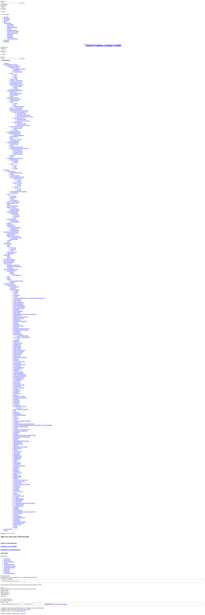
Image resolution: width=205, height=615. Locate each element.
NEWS (6, 530)
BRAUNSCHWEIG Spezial (20, 330)
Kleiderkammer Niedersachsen (15, 90)
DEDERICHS (17, 344)
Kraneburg (16, 418)
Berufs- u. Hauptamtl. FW (20, 112)
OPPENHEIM (17, 462)
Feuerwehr (6, 170)
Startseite (6, 17)
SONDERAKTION (9, 284)
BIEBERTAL (16, 320)
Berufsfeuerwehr (17, 149)
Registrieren (64, 604)
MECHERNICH (17, 442)
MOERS (15, 445)
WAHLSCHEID (17, 510)
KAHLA (19, 408)
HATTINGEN (17, 393)
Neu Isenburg (16, 452)
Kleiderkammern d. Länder (11, 64)
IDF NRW (16, 403)
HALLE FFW (17, 383)
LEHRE (15, 428)
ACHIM (15, 292)
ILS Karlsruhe (17, 405)
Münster (15, 449)
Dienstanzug (13, 92)
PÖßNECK (16, 470)
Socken (15, 87)
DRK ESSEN (17, 348)
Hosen (8, 204)
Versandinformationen (12, 33)
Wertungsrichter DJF (18, 523)
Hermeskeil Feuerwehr (19, 396)
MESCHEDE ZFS (18, 444)
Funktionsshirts (14, 213)
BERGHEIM (16, 312)
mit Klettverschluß (21, 113)
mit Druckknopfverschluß (23, 115)
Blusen (12, 174)
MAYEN (15, 439)
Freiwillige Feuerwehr (19, 118)
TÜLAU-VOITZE (18, 491)
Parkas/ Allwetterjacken (16, 82)
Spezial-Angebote (11, 285)
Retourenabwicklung (12, 30)
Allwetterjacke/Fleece (12, 233)
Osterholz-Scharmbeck (19, 465)
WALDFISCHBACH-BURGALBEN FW (24, 511)
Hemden (9, 258)
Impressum (10, 36)
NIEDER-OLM (17, 451)
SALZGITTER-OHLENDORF (21, 484)
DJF (8, 242)
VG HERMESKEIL (18, 499)
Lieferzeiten (10, 37)
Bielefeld (15, 322)
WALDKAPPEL (17, 513)
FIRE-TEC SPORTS (9, 260)
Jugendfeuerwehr (17, 152)
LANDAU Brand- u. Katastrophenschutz (23, 423)
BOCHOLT (16, 324)
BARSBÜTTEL (17, 315)
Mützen (12, 282)
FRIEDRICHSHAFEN (19, 364)
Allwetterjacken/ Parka (13, 203)
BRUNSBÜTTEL (18, 334)
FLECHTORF (17, 363)
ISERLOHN (16, 402)
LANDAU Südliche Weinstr (20, 426)
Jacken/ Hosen (14, 79)
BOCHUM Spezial (18, 325)
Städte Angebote (14, 289)
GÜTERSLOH (17, 380)
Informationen (7, 23)
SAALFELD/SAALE (19, 481)
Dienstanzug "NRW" (15, 99)
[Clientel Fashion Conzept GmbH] (102, 45)
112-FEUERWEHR (15, 227)
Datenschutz (10, 34)
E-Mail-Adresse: (6, 604)
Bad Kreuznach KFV (18, 308)
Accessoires (10, 268)
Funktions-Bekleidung (12, 211)
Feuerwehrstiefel (17, 86)
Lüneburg (15, 434)
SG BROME (16, 331)
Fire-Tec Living (8, 263)
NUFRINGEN (17, 458)
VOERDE (16, 509)
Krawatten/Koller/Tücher (16, 281)
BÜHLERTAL (17, 333)
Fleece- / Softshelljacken (16, 108)
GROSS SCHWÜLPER (19, 376)
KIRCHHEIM (17, 413)
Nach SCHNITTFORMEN (17, 177)
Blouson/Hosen (11, 234)
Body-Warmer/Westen (12, 206)
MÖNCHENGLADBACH (20, 447)
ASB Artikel (10, 253)
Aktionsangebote (14, 286)
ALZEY (15, 297)
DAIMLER (16, 341)
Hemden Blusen (14, 100)
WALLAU (16, 514)
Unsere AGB (10, 25)
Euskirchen (16, 360)
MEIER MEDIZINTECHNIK (21, 441)
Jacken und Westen (12, 252)
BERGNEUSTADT (18, 318)
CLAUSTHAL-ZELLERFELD (21, 337)
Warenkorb (3, 8)
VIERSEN (16, 507)
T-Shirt (15, 165)
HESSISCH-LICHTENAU (20, 398)
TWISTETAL (17, 494)
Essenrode (16, 359)
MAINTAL (16, 438)
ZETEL (15, 526)
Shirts (11, 73)
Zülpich (15, 527)
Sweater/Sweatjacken (18, 106)
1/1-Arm (19, 180)
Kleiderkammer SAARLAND (14, 158)
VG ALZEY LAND (18, 496)
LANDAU (16, 422)
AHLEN (15, 294)
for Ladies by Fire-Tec (9, 259)
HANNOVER (17, 386)
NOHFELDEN (17, 457)
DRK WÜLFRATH (18, 351)
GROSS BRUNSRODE (19, 374)
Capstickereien (14, 220)
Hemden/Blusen (14, 95)
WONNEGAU (17, 524)
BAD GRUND (17, 301)
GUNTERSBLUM (18, 379)
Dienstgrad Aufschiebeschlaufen (25, 116)
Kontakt (9, 28)
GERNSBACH (17, 369)
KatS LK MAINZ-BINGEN (20, 409)
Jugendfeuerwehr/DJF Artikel (11, 232)
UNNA (15, 493)
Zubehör (12, 155)
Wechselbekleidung (9, 262)
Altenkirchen (16, 295)
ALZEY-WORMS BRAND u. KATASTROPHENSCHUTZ (29, 298)
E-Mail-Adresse (6, 581)
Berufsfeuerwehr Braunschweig (21, 328)
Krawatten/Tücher (18, 71)
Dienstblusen (16, 70)
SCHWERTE (16, 486)
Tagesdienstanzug (14, 141)
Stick (11, 157)
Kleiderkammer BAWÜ (13, 142)
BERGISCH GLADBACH (20, 317)
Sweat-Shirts (13, 197)
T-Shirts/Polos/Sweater (16, 237)
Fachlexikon (10, 24)
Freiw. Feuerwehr (17, 151)
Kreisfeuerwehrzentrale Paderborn (22, 421)
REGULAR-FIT (17, 183)
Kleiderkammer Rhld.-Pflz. (14, 132)
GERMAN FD (14, 229)
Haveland (15, 389)
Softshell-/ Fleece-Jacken (16, 146)
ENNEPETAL (17, 354)
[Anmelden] (25, 581)
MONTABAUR (17, 448)
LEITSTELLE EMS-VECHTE (21, 429)
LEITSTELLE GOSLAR (20, 431)
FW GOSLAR (17, 366)
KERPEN (16, 412)
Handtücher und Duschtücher (14, 266)
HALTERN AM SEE (19, 385)
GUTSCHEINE (8, 529)
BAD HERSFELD (18, 304)
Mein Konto (7, 18)
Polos (14, 76)
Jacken (8, 278)
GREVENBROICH (18, 373)
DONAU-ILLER (17, 343)
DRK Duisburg (17, 347)
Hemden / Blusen (14, 67)
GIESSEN (16, 370)
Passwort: (27, 604)
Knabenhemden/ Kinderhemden (18, 191)
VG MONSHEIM (18, 500)
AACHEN (16, 291)
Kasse (5, 21)
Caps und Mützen (14, 89)
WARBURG (16, 519)
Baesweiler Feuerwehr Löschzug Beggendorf (24, 314)
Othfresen (15, 468)
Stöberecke (13, 288)
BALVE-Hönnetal (18, 311)
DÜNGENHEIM (17, 353)
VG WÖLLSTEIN (18, 506)
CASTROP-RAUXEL (22, 335)
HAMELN (16, 392)
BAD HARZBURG (18, 302)
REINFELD (16, 471)
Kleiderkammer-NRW (12, 97)
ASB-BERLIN (17, 299)
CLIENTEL (16, 340)
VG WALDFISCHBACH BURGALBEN (24, 503)
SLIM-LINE (7, 255)
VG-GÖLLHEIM (18, 372)
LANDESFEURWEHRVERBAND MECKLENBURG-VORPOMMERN (32, 425)
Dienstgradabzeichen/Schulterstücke (19, 110)
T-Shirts (15, 74)
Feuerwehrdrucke (14, 230)
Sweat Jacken (13, 200)
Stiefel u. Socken (11, 207)
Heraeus (15, 395)
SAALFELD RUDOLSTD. (20, 480)
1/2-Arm (19, 181)
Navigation (5, 14)
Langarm (15, 161)
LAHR (15, 419)
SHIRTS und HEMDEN (13, 236)
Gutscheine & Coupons (13, 31)
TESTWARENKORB (19, 517)
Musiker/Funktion (18, 154)
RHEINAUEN (17, 477)
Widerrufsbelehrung (12, 27)
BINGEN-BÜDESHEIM (19, 321)
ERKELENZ (16, 356)
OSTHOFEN (16, 464)
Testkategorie (16, 520)
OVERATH (16, 467)
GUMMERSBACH (18, 377)
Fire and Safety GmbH (19, 361)
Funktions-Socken (14, 210)
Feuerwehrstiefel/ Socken (16, 84)
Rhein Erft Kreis (17, 473)
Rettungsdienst (7, 243)
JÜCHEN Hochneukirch (19, 406)
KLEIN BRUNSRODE (19, 415)
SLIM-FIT (16, 187)
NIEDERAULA (17, 455)
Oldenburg (16, 460)
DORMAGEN (17, 346)
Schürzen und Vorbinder (13, 265)
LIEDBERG (16, 432)
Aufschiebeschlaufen (18, 135)
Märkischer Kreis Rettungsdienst (21, 436)
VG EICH (16, 497)
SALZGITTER (17, 483)
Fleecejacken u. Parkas (16, 139)
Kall (14, 410)
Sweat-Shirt (13, 249)
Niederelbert (16, 454)
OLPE (15, 461)
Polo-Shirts (13, 196)
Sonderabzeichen (17, 122)
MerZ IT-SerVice (21, 611)
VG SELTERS (17, 501)
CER (18, 338)
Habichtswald (16, 390)
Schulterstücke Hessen (16, 83)
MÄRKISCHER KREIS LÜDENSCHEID (24, 435)
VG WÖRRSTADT (18, 504)
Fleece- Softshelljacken (16, 93)
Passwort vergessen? (56, 604)
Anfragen (6, 63)
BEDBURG (16, 310)
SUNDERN (16, 490)
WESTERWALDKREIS (19, 522)
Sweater (15, 77)
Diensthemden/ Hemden (16, 172)
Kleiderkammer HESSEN (13, 66)
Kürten (15, 416)
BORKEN (16, 327)
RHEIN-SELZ (17, 475)
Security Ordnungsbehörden (11, 269)
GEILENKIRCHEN (18, 367)
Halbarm (15, 162)
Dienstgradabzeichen (15, 133)
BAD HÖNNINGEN (19, 305)
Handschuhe (10, 224)
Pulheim (15, 474)
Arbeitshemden (14, 193)
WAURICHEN (17, 516)
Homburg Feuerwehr (18, 387)
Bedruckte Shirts (11, 226)
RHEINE (15, 478)
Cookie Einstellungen (12, 38)
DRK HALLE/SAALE (19, 350)
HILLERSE (16, 400)
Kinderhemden (14, 239)
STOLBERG (16, 487)
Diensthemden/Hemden (19, 69)
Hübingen (15, 399)
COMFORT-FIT (17, 178)
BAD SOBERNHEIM (19, 307)
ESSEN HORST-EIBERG (20, 357)
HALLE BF (16, 382)
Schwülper (16, 488)
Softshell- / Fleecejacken (16, 80)
